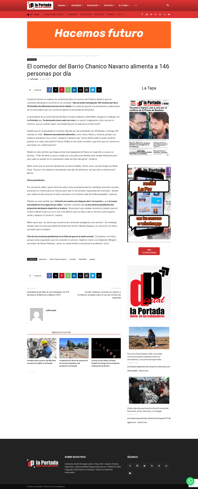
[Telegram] (92, 90)
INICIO (119, 14)
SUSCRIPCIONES (85, 14)
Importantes (38, 55)
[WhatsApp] (164, 14)
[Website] (160, 14)
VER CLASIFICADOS (149, 251)
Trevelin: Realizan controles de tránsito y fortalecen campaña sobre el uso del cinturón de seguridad (99, 295)
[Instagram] (147, 14)
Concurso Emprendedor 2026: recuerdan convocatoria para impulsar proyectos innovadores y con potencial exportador (144, 357)
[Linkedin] (74, 90)
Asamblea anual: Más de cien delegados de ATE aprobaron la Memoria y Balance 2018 (48, 293)
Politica (108, 5)
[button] (167, 5)
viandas (92, 259)
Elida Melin (83, 259)
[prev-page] (28, 371)
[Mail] (151, 14)
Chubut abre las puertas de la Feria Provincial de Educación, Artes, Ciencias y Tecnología (148, 409)
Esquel (61, 5)
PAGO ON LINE (99, 14)
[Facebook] (142, 14)
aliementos (43, 259)
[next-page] (33, 371)
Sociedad (76, 5)
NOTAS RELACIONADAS (39, 332)
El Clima (123, 5)
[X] (156, 14)
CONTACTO (111, 14)
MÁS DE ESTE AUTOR (61, 332)
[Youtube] (169, 14)
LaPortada (34, 79)
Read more (143, 370)
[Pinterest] (62, 90)
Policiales (92, 5)
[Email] (80, 90)
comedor (73, 259)
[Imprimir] (86, 90)
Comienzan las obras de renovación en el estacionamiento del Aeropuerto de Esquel (73, 363)
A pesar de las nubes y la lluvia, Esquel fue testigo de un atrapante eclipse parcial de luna (105, 363)
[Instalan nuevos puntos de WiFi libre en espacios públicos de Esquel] (41, 348)
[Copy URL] (99, 90)
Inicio (29, 55)
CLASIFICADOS (72, 14)
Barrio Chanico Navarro (58, 259)
